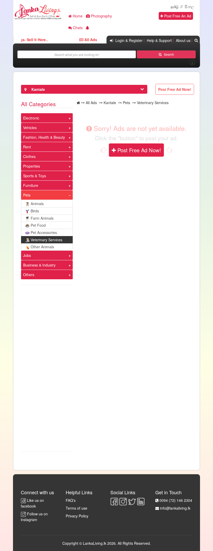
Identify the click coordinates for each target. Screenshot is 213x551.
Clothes (29, 156)
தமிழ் (174, 6)
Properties (31, 166)
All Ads (91, 102)
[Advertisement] (47, 368)
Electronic (31, 118)
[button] (87, 28)
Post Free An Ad (177, 15)
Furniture (30, 185)
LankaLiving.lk (95, 543)
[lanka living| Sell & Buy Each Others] (38, 11)
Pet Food (38, 225)
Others (28, 274)
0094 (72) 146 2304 (175, 500)
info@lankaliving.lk (175, 508)
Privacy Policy (77, 515)
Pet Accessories (44, 232)
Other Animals (42, 246)
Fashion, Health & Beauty (44, 137)
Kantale (110, 102)
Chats (77, 27)
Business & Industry (39, 265)
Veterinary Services (46, 239)
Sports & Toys (34, 175)
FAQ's (71, 500)
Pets (26, 195)
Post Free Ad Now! (138, 150)
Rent (27, 146)
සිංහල (189, 6)
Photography (101, 15)
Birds (35, 210)
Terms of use (76, 508)
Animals (37, 203)
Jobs (27, 255)
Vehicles (30, 127)
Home (77, 15)
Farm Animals (42, 218)
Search (168, 54)
